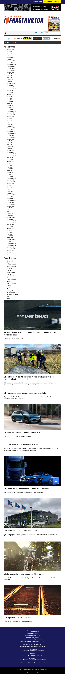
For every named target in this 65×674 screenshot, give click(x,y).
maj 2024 (9, 100)
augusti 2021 (10, 161)
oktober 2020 (11, 180)
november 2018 (11, 223)
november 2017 (11, 245)
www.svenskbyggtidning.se (32, 635)
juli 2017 (9, 252)
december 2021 (11, 154)
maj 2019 (9, 211)
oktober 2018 (11, 224)
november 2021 (11, 156)
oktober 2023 (11, 113)
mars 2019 (10, 215)
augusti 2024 (10, 94)
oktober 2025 (11, 68)
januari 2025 (10, 85)
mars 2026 (10, 59)
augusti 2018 (10, 228)
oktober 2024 (11, 90)
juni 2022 (9, 142)
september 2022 (11, 137)
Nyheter (9, 278)
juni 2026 (9, 53)
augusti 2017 (10, 250)
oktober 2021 (11, 157)
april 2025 (10, 79)
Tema (8, 289)
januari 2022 (10, 152)
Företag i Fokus (11, 264)
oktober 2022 (11, 135)
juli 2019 (9, 208)
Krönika (9, 270)
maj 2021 (9, 167)
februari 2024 (11, 105)
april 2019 (10, 213)
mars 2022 (10, 148)
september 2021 (11, 159)
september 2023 (11, 115)
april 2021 (10, 169)
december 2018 (11, 221)
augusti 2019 (10, 206)
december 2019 (11, 198)
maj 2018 (9, 234)
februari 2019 (11, 217)
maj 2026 (9, 55)
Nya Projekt (10, 276)
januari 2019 (10, 219)
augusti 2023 (10, 116)
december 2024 (11, 87)
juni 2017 (9, 254)
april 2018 (10, 236)
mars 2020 (10, 193)
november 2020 (11, 178)
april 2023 (10, 124)
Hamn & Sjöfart (11, 266)
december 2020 (11, 176)
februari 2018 (11, 239)
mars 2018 (10, 237)
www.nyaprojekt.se (32, 633)
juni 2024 (9, 98)
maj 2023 (9, 122)
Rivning (9, 287)
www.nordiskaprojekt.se (32, 637)
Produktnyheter (11, 283)
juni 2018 (9, 232)
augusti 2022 (10, 139)
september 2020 (11, 182)
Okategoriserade (11, 279)
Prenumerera (48, 1)
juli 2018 (9, 230)
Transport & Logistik (12, 294)
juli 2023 (9, 118)
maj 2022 (9, 144)
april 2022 (10, 146)
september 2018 (11, 226)
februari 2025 (11, 83)
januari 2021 (10, 174)
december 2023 (11, 109)
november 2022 (11, 133)
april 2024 (10, 102)
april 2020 (10, 191)
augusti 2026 (10, 49)
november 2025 (11, 66)
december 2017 (11, 243)
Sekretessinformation (33, 673)
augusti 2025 (10, 72)
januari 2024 (10, 107)
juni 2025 (9, 75)
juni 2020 (9, 187)
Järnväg (9, 268)
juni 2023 (9, 120)
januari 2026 (10, 63)
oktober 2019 (11, 202)
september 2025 (11, 70)
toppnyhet (10, 290)
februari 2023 (11, 128)
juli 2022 (9, 141)
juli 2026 (9, 51)
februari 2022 (11, 150)
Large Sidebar (11, 272)
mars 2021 (10, 170)
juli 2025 (9, 74)
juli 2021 (9, 163)
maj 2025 (9, 77)
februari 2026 (11, 61)
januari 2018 (10, 241)
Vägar (9, 298)
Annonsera (57, 1)
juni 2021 (9, 165)
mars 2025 (10, 81)
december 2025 (11, 64)
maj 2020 (9, 189)
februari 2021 (11, 172)
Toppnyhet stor (11, 292)
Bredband (10, 261)
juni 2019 (9, 209)
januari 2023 (10, 130)
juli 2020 (9, 185)
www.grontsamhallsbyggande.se (32, 639)
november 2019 (11, 200)
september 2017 (11, 249)
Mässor (9, 274)
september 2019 (11, 204)
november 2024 (11, 89)
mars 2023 (10, 126)
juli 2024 (9, 96)
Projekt (9, 285)
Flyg (8, 263)
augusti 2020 (10, 183)
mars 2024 (10, 103)
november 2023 (11, 111)
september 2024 (11, 92)
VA (8, 296)
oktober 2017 (11, 247)
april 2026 (10, 57)
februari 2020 (11, 195)
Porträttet (9, 281)
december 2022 (11, 131)
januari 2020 (10, 197)
